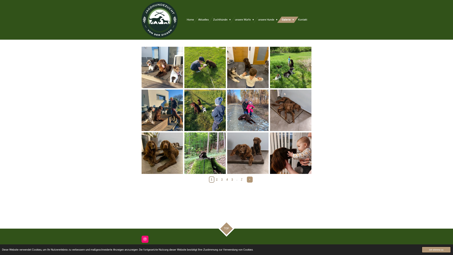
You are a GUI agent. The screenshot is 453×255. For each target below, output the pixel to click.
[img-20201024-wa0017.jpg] (247, 67)
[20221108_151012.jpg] (205, 110)
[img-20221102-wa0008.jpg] (162, 153)
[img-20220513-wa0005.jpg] (290, 67)
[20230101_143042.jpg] (162, 110)
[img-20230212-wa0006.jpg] (247, 110)
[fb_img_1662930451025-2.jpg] (162, 67)
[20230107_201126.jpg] (290, 153)
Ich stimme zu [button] (436, 249)
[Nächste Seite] (250, 180)
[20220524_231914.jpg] (247, 153)
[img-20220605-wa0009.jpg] (205, 153)
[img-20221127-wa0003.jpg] (290, 110)
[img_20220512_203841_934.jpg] (205, 67)
